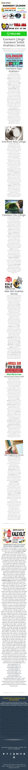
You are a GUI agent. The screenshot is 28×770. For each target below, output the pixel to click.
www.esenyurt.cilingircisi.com (14, 670)
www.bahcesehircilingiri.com (14, 673)
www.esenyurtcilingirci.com (14, 666)
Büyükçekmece (15, 713)
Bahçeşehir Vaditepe (19, 731)
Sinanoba (23, 725)
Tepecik (9, 723)
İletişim (4, 708)
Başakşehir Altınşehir (6, 713)
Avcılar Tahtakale (22, 711)
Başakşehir (4, 711)
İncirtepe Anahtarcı (17, 727)
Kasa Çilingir (10, 706)
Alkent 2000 (18, 714)
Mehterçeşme (3, 723)
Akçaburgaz (12, 722)
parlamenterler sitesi (17, 733)
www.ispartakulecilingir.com (10, 678)
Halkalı (8, 711)
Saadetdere (10, 727)
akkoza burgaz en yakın (12, 708)
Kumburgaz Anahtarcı (14, 725)
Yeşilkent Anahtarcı (5, 728)
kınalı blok (13, 736)
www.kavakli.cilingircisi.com (14, 672)
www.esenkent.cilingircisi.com (14, 676)
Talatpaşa (18, 722)
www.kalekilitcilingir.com (18, 662)
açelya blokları (18, 734)
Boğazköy (4, 714)
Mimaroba (13, 716)
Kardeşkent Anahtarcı (15, 728)
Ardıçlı (13, 714)
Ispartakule (7, 716)
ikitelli (26, 731)
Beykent (2, 716)
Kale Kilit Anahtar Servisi (14, 292)
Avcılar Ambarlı (24, 716)
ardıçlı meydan (22, 708)
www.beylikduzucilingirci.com (14, 667)
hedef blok (18, 736)
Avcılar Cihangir (14, 717)
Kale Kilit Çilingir (23, 706)
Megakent (17, 720)
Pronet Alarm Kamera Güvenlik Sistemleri (11, 730)
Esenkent (25, 713)
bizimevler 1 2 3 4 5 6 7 (6, 710)
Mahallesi (11, 731)
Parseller (3, 717)
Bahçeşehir (25, 710)
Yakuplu (22, 720)
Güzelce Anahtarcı (4, 725)
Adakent (11, 719)
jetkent (10, 733)
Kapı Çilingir (4, 706)
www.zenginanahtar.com (14, 664)
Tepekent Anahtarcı (23, 723)
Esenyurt (20, 710)
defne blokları (11, 734)
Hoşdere (9, 714)
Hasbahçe (8, 720)
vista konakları (4, 733)
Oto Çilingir (16, 706)
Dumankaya (24, 728)
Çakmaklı (7, 722)
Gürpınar (18, 716)
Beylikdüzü (14, 710)
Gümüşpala (21, 717)
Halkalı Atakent (14, 711)
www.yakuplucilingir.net (14, 669)
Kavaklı (13, 720)
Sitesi (7, 731)
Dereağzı (21, 719)
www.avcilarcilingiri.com (14, 675)
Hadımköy (23, 714)
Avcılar (21, 713)
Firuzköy (8, 717)
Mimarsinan (15, 723)
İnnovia (24, 727)
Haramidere (24, 722)
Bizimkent (15, 719)
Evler (5, 731)
